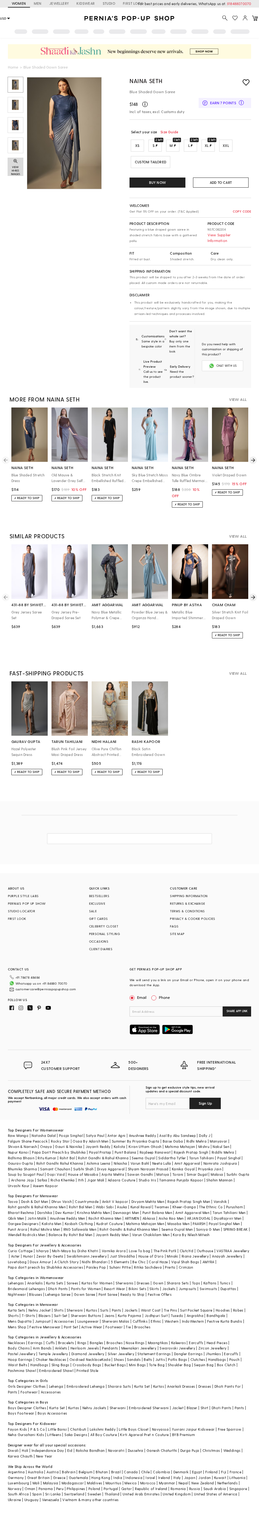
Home (13, 67)
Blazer (192, 1408)
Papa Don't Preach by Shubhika (59, 1152)
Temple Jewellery (53, 1354)
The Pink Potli (165, 1251)
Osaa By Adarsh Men (90, 1141)
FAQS (174, 926)
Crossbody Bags (87, 1365)
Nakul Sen (221, 1146)
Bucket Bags (115, 1365)
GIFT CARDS (98, 918)
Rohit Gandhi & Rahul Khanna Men (128, 1229)
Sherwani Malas (116, 1321)
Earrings (35, 1343)
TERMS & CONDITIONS (187, 911)
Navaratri (116, 1450)
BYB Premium (183, 1435)
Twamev (161, 1207)
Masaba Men (178, 1224)
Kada (106, 1359)
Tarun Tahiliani (201, 1158)
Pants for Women (86, 1289)
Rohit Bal (67, 1158)
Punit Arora (17, 1229)
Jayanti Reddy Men (112, 1235)
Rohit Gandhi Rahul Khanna (59, 1163)
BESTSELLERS (99, 896)
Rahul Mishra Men (45, 1229)
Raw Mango (18, 1135)
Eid (70, 1450)
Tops (196, 1283)
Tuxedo (177, 1315)
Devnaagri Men (126, 1212)
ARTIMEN (132, 1218)
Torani (177, 1174)
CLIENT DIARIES (101, 949)
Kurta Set (142, 1386)
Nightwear (17, 1294)
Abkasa (148, 1218)
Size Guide (169, 132)
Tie (128, 1327)
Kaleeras (178, 1343)
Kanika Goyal (183, 1169)
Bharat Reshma (21, 1212)
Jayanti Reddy (98, 1146)
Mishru (203, 1146)
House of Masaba (83, 1174)
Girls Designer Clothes (27, 1386)
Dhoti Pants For (227, 1386)
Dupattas (228, 1289)
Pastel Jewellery (21, 1354)
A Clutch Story (66, 1262)
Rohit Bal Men (80, 1207)
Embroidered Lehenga (86, 1386)
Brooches (142, 1327)
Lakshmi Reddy (103, 1429)
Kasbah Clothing (79, 1224)
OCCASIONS (99, 941)
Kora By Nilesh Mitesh (191, 1235)
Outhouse (205, 1251)
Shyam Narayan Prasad (148, 1169)
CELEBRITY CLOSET (103, 926)
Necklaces (16, 1343)
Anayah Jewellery (227, 1256)
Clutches (197, 1359)
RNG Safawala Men (79, 1229)
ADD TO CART (221, 182)
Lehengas (16, 1283)
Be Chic (139, 1262)
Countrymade (87, 1201)
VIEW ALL (238, 399)
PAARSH (199, 1224)
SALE (93, 911)
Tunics (225, 1283)
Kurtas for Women (96, 1283)
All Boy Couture (103, 1435)
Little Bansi (57, 1429)
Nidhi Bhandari (95, 1262)
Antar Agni (116, 1135)
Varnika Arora (114, 1251)
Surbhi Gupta (238, 1174)
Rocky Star (60, 1141)
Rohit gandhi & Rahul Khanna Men (37, 1207)
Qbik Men (16, 1218)
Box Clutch (226, 1365)
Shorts (13, 1315)
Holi (25, 1450)
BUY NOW (157, 182)
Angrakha (195, 1315)
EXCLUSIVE (97, 903)
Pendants (110, 1348)
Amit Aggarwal (187, 1163)
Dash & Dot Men (34, 1201)
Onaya (46, 1146)
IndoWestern (193, 1321)
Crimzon (186, 1267)
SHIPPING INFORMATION (189, 896)
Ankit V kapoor (115, 1201)
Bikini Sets (137, 1289)
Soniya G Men (208, 1229)
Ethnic (156, 1321)
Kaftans (210, 1283)
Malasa (217, 1174)
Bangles (96, 1343)
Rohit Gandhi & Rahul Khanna (103, 1158)
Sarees (72, 1283)
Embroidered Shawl (56, 1370)
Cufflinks (140, 1321)
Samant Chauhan (55, 1169)
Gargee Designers (23, 1224)
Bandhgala (216, 1315)
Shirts (58, 1310)
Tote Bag (157, 1365)
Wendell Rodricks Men (26, 1235)
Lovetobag (17, 1262)
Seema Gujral (143, 1158)
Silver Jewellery (121, 1354)
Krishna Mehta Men (93, 1212)
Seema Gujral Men (177, 1229)
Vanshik (220, 1201)
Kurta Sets (54, 1283)
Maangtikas (158, 1343)
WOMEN (19, 3)
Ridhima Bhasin (21, 1158)
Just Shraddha (122, 1256)
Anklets (61, 1348)
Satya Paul (95, 1135)
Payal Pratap (100, 1152)
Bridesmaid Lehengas (26, 1289)
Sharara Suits (119, 1386)
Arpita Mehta (112, 1174)
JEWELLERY (59, 3)
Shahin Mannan (219, 1180)
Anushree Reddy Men (67, 1218)
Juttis (160, 1359)
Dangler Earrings (188, 1354)
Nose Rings (135, 1343)
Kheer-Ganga (184, 1207)
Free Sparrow (230, 1429)
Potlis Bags (177, 1359)
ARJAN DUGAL (198, 1218)
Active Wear (91, 1327)
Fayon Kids (17, 1429)
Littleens (54, 1435)
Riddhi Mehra (223, 1152)
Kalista (119, 1146)
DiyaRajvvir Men (228, 1218)
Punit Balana (125, 1152)
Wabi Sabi (105, 1207)
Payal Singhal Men (224, 1224)
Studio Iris (147, 1180)
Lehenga (56, 1386)
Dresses (143, 1283)
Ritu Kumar (47, 1158)
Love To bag (139, 1251)
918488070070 (239, 4)
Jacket (178, 1408)
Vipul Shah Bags (185, 1262)
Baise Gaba (173, 1141)
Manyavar (218, 1141)
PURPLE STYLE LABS (23, 896)
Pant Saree (108, 1294)
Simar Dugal (197, 1174)
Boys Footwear (21, 1413)
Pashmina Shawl (22, 1370)
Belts (148, 1359)
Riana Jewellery (195, 1256)
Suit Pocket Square (196, 1310)
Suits (104, 1310)
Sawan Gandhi (140, 1174)
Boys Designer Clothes (27, 1408)
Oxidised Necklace (85, 1359)
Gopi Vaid (56, 1174)
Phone (164, 997)
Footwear (114, 1327)
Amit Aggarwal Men (192, 1212)
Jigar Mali (96, 1180)
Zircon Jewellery (212, 1348)
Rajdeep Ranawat (155, 1152)
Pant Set (71, 1327)
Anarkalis (35, 1283)
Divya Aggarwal (111, 1169)
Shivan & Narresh (22, 1146)
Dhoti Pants (58, 1289)
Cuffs (50, 1343)
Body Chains (19, 1348)
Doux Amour (40, 1262)
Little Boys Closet (133, 1429)
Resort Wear (114, 1289)
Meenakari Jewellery (139, 1348)
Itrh (81, 1180)
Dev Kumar (64, 1212)
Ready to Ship (132, 1294)
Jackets (169, 1289)
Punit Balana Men (157, 1212)
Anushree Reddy (142, 1135)
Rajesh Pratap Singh (191, 1152)
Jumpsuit (43, 1321)
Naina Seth (146, 80)
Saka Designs (75, 1435)
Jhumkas (213, 1354)
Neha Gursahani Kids (26, 1435)
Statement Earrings (154, 1354)
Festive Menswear (44, 1327)
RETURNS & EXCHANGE (187, 903)
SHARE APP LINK (237, 1011)
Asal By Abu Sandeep (177, 1135)
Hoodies (223, 1310)
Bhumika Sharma (22, 1169)
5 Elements (120, 1262)
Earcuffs (196, 1343)
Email (142, 997)
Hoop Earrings (20, 1359)
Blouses (35, 1294)
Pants (116, 1310)
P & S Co (37, 1429)
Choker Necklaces (51, 1359)
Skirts (154, 1289)
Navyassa (160, 1429)
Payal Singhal (228, 1158)
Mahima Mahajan (180, 1146)
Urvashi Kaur (19, 1186)
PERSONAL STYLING (104, 934)
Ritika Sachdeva (148, 1267)
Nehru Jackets (94, 1408)
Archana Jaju (22, 1180)
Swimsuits (208, 1289)
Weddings (232, 1450)
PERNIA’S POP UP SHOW (27, 903)
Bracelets (66, 1343)
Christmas (211, 1450)
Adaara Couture (122, 1180)
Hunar (28, 1256)
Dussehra (135, 1450)
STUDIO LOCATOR (21, 911)
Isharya (42, 1251)
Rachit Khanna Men (105, 1218)
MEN (38, 3)
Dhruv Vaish (61, 1201)
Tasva (13, 1201)
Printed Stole (87, 1370)
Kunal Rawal (140, 1207)
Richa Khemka (63, 1180)
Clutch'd (187, 1251)
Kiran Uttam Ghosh (145, 1146)
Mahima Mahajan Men (145, 1224)
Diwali (13, 1450)
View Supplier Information (219, 238)
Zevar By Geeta (49, 1256)
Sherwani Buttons (86, 1315)
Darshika (44, 1212)
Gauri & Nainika (68, 1146)
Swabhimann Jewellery (87, 1256)
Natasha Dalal (44, 1135)
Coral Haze (158, 1262)
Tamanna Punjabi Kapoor (181, 1180)
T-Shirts (28, 1315)
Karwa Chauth (20, 1456)
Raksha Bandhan (90, 1450)
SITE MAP (177, 934)
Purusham (234, 1207)
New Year (44, 1456)
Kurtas (91, 1310)
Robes (238, 1310)
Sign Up (205, 1103)
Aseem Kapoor (45, 1186)
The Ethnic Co (211, 1207)
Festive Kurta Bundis (224, 1321)
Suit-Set (61, 1315)
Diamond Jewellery (88, 1354)
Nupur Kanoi (18, 1152)
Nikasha (120, 1163)
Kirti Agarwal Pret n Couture (144, 1435)
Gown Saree (84, 1294)
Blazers (45, 1315)
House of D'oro (151, 1256)
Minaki (172, 1256)
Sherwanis (125, 1283)
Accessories (64, 1321)
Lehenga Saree (57, 1294)
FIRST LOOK (133, 3)
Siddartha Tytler (172, 1158)
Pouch (234, 1359)
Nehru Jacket (39, 1310)
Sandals (134, 1359)
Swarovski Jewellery (177, 1348)
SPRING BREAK (235, 1229)
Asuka (122, 1207)
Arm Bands (42, 1348)
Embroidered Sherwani (149, 1408)
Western (172, 1321)
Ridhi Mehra (196, 1141)
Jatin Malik (36, 1218)
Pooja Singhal (71, 1135)
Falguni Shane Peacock (28, 1141)
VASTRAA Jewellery (232, 1251)
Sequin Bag (204, 1365)
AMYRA (208, 1262)
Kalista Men (51, 1224)
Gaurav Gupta (20, 1163)
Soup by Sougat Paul (26, 1174)
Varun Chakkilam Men (151, 1235)
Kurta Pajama (130, 1315)
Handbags (217, 1359)
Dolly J (204, 1135)
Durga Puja (189, 1450)
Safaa (42, 1180)
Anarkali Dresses (181, 1386)
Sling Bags (60, 1365)
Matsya (162, 1174)
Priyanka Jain (209, 1169)
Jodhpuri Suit (156, 1315)
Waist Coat (151, 1310)
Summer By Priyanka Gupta (136, 1141)
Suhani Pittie (120, 1267)
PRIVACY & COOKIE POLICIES (192, 918)
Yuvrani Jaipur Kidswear (193, 1429)
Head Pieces (217, 1343)
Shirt (204, 1408)
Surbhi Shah (83, 1169)
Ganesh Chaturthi (162, 1450)
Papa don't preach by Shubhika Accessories (45, 1267)
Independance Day (48, 1450)
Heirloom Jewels (84, 1348)
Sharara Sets (178, 1283)
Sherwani (75, 1310)
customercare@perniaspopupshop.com (45, 989)
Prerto (170, 1267)
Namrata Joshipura (220, 1163)
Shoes (119, 1359)
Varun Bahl (139, 1163)
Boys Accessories (52, 1413)
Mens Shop (17, 1327)
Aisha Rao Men (171, 1218)
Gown (158, 1283)
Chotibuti (78, 1429)
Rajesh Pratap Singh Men (188, 1201)
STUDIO (109, 3)
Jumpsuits (187, 1289)
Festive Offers (160, 1294)
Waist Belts (17, 1365)
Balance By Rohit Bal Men (71, 1235)
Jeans (110, 1315)
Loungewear (88, 1321)
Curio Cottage (20, 1251)
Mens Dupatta (20, 1321)
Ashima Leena (99, 1163)
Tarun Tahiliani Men (229, 1212)
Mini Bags (137, 1365)
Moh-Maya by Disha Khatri (75, 1251)
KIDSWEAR (85, 3)
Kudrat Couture (109, 1224)
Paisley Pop (96, 1267)
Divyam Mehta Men (147, 1201)
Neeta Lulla (161, 1163)
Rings (82, 1343)
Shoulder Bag (179, 1365)
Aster (15, 1256)
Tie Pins (170, 1310)
